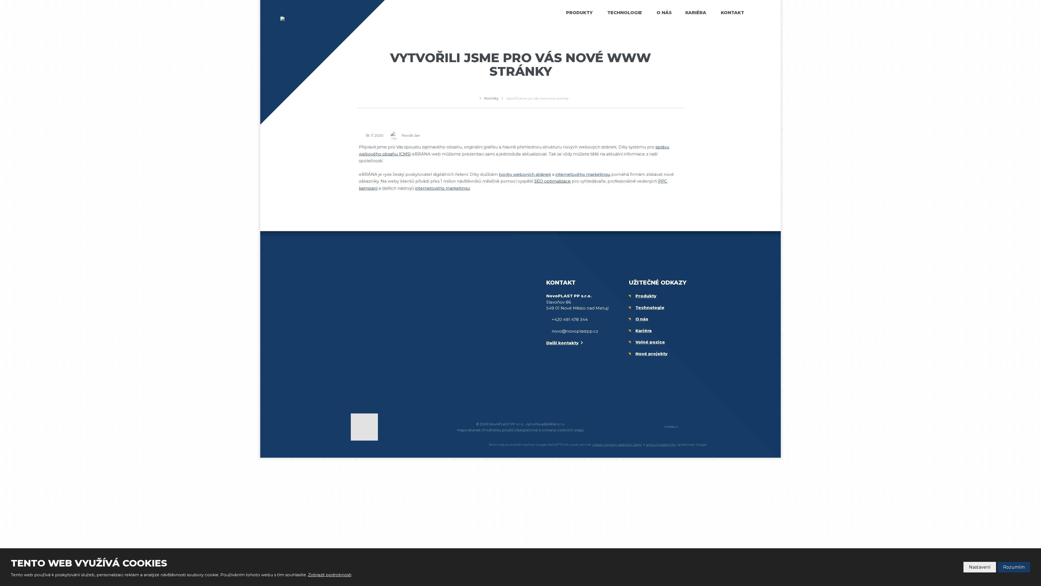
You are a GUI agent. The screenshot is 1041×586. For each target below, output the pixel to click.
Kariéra (695, 12)
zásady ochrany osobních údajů (617, 444)
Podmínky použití (498, 430)
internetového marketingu (582, 174)
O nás (664, 12)
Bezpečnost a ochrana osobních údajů (550, 430)
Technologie (624, 12)
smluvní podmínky (661, 444)
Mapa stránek (469, 430)
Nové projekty (651, 353)
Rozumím (1014, 567)
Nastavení (980, 567)
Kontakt (732, 12)
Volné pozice (650, 342)
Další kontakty (562, 342)
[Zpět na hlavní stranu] (306, 19)
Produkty (579, 12)
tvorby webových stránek (525, 174)
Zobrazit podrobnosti (329, 574)
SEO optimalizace (552, 181)
